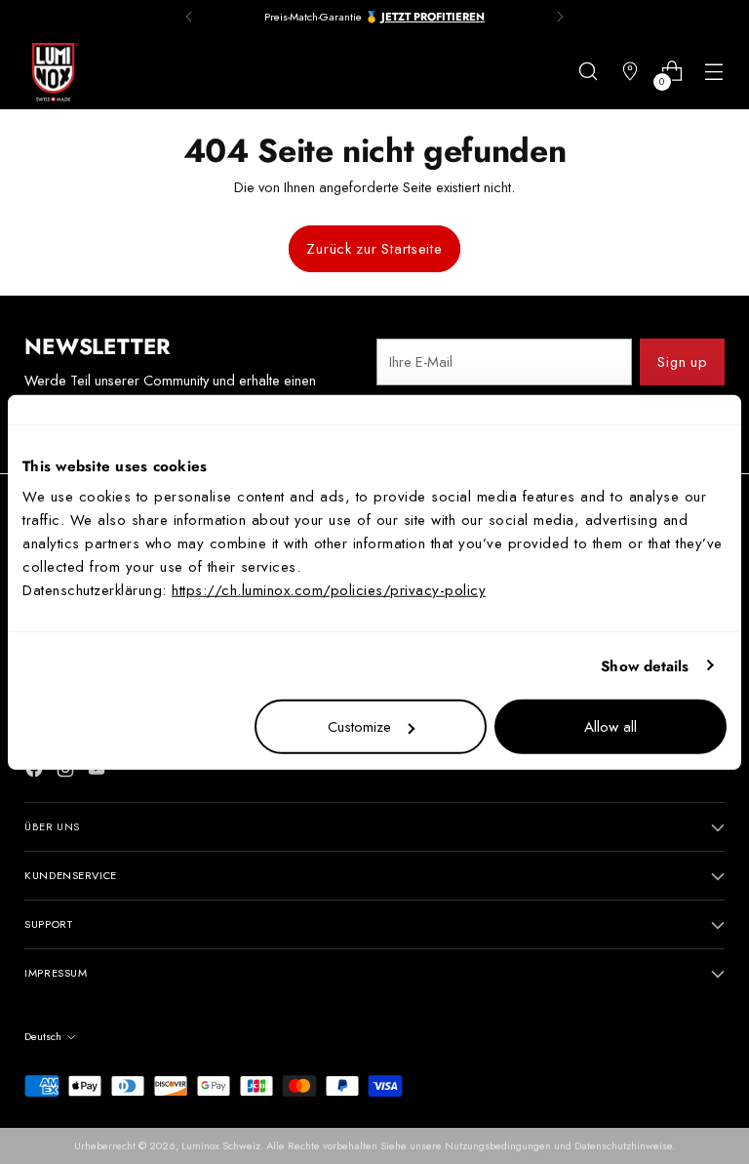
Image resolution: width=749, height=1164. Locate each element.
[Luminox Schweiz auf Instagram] (67, 771)
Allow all (610, 727)
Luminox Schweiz (220, 1145)
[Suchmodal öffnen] (589, 72)
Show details (645, 665)
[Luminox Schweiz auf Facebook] (36, 771)
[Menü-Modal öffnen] (714, 72)
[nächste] (559, 16)
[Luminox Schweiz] (53, 72)
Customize (359, 727)
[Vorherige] (189, 16)
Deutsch (42, 1036)
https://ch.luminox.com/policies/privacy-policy (329, 590)
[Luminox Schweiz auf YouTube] (98, 771)
